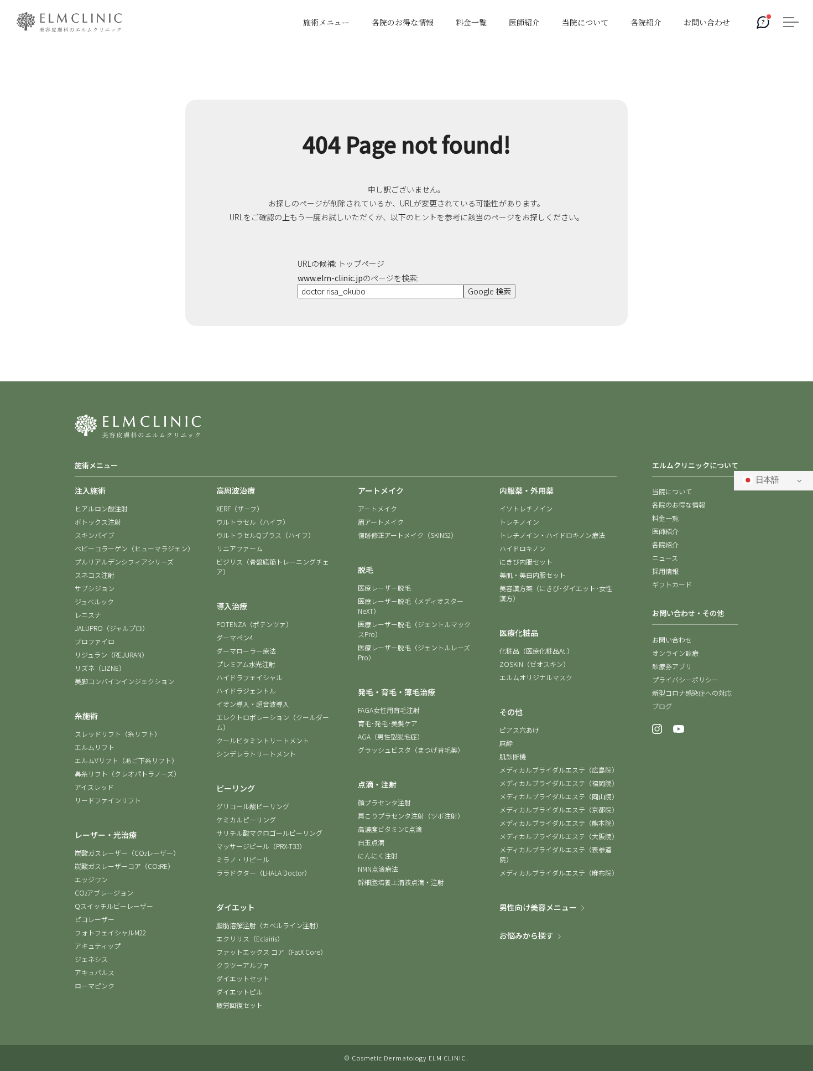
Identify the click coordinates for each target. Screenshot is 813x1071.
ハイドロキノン (522, 548)
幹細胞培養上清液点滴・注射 (401, 882)
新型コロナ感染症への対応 (692, 692)
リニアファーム (239, 548)
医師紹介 (665, 531)
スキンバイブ (94, 535)
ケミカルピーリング (246, 819)
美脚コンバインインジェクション (124, 681)
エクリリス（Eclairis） (250, 938)
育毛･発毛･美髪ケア (388, 723)
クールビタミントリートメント (262, 740)
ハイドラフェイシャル (249, 677)
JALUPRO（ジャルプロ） (112, 628)
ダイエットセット (242, 978)
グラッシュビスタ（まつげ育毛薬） (411, 749)
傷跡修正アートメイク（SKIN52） (407, 535)
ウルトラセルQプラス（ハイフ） (265, 535)
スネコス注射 (94, 575)
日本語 (766, 480)
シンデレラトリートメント (256, 753)
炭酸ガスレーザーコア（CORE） (124, 866)
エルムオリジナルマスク (535, 677)
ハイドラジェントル (246, 690)
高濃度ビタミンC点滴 (390, 829)
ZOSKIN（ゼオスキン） (534, 664)
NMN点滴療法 (378, 868)
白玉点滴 (371, 842)
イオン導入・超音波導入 (252, 703)
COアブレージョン (104, 892)
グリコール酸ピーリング (252, 806)
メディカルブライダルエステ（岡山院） (558, 796)
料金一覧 (665, 517)
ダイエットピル (239, 991)
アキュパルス (94, 972)
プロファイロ (94, 641)
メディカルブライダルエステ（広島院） (558, 769)
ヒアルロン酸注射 (101, 508)
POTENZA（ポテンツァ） (254, 624)
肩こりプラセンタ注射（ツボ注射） (411, 815)
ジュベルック (94, 601)
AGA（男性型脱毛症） (391, 736)
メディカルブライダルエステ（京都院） (558, 809)
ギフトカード (672, 584)
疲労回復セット (239, 1005)
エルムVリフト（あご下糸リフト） (126, 760)
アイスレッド (94, 786)
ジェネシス (91, 959)
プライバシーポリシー (685, 679)
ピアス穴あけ (519, 729)
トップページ (361, 263)
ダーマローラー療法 (246, 650)
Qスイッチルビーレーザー (114, 905)
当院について (672, 491)
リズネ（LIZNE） (100, 667)
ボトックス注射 (98, 521)
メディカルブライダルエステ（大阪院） (558, 836)
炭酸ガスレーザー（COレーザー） (127, 852)
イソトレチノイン (526, 508)
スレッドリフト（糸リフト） (118, 733)
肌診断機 (512, 756)
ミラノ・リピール (242, 859)
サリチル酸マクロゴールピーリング (269, 832)
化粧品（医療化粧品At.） (536, 650)
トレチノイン (519, 521)
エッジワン (91, 879)
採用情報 (665, 571)
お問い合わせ (672, 639)
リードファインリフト (108, 800)
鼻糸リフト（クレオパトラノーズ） (127, 773)
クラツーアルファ (242, 965)
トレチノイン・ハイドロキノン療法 (552, 535)
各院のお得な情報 (678, 504)
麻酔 (506, 743)
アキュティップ (98, 945)
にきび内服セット (526, 561)
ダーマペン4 (234, 637)
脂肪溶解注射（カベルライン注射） (269, 925)
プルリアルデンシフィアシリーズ (124, 561)
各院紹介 (665, 544)
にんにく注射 (378, 855)
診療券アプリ (672, 666)
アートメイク (377, 508)
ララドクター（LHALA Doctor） (263, 872)
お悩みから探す (526, 935)
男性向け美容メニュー (538, 907)
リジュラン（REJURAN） (111, 654)
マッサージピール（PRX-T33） (261, 846)
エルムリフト (94, 747)
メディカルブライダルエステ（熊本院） (558, 822)
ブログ (662, 706)
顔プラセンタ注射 (384, 802)
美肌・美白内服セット (532, 575)
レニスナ (88, 614)
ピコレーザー (94, 919)
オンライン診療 (675, 653)
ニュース (665, 557)
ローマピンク (94, 985)
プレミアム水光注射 (245, 664)
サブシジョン (94, 588)
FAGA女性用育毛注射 (389, 710)
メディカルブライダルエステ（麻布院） (558, 872)
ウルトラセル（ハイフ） (252, 521)
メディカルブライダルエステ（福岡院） (558, 783)
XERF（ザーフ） (239, 508)
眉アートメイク (381, 521)
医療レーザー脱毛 (384, 587)
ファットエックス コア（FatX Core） (271, 951)
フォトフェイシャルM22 (110, 932)
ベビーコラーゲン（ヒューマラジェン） (134, 548)
